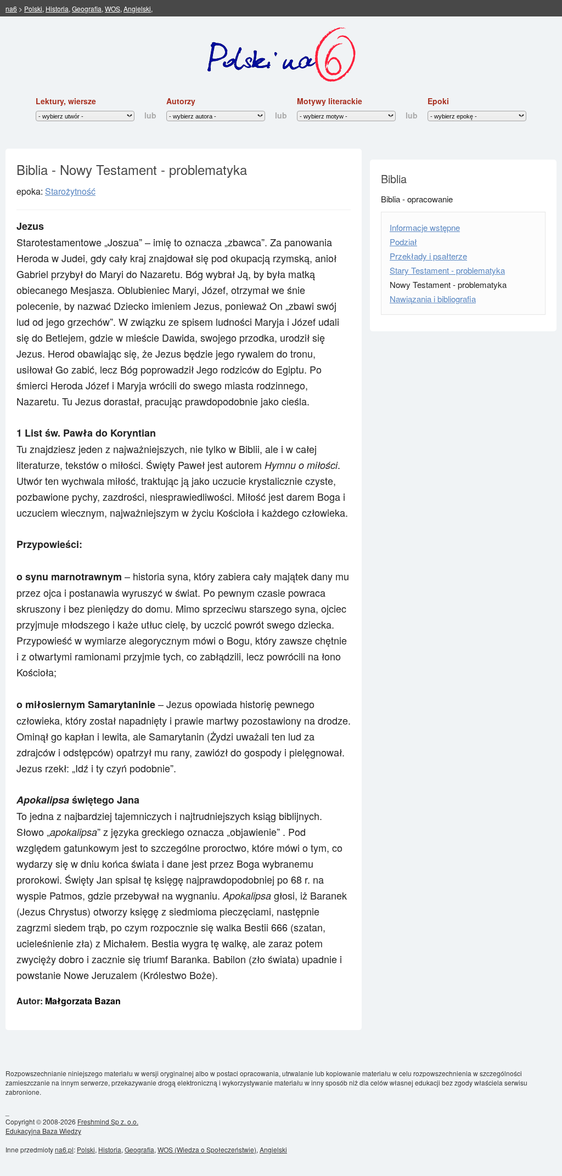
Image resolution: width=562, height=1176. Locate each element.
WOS (112, 8)
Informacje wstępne (425, 227)
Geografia (87, 8)
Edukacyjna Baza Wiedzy (43, 1130)
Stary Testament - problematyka (447, 270)
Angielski (137, 8)
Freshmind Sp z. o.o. (107, 1121)
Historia (57, 8)
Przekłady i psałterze (428, 256)
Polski (33, 8)
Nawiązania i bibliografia (433, 298)
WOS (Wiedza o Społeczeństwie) (207, 1149)
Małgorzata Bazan (83, 1000)
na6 (11, 8)
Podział (403, 241)
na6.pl (64, 1149)
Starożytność (70, 191)
